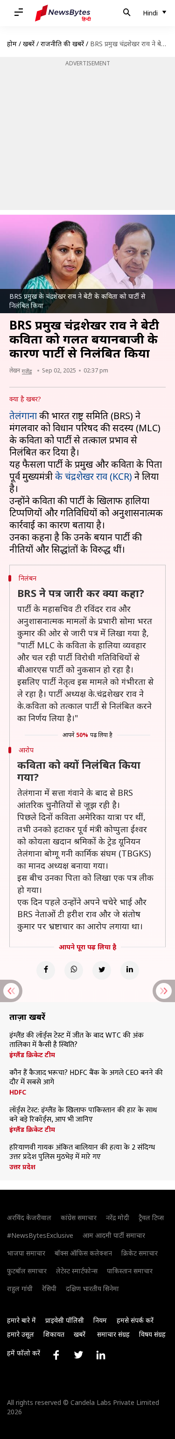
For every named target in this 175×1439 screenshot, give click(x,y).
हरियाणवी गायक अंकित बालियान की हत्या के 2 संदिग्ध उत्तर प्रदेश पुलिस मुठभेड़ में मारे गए (82, 1152)
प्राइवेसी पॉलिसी (64, 1320)
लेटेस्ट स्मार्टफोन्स (77, 1270)
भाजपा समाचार (26, 1253)
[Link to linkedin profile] (101, 1355)
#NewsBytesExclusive (40, 1235)
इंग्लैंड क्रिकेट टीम (32, 1055)
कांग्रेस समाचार (79, 1217)
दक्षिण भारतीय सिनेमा (92, 1288)
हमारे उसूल (20, 1334)
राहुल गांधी (20, 1288)
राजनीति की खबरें (62, 43)
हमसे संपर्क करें (135, 1320)
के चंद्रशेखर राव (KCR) (93, 476)
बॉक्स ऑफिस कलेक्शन (83, 1253)
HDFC (17, 1092)
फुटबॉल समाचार (27, 1270)
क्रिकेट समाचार (139, 1253)
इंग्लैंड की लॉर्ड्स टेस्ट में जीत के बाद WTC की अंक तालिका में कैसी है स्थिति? (76, 1040)
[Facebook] (45, 970)
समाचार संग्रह (113, 1334)
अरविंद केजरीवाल (29, 1217)
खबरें (29, 43)
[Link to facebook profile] (56, 1355)
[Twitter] (101, 970)
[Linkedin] (129, 970)
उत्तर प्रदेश (22, 1167)
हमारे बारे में (21, 1320)
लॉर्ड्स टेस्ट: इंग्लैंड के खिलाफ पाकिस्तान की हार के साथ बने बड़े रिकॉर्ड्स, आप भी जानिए (83, 1115)
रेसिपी (49, 1288)
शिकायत (53, 1334)
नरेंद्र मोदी (117, 1217)
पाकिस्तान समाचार (130, 1270)
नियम (100, 1320)
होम (12, 43)
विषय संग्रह (152, 1334)
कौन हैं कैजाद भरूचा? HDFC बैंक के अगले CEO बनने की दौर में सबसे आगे (86, 1077)
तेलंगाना (23, 415)
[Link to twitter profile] (78, 1355)
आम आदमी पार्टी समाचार (114, 1235)
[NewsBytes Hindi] (63, 13)
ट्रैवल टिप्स (151, 1217)
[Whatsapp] (73, 970)
